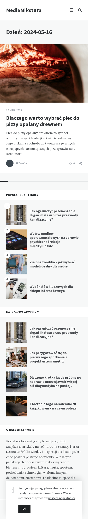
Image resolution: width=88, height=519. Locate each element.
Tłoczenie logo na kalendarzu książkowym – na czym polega (53, 406)
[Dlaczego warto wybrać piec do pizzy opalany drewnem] (6, 92)
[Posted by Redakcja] (10, 163)
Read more (14, 154)
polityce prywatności (61, 498)
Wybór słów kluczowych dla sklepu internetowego (51, 288)
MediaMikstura (24, 10)
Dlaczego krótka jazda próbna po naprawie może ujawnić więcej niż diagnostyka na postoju (55, 381)
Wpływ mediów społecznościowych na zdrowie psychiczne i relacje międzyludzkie (54, 239)
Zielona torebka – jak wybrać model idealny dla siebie (52, 264)
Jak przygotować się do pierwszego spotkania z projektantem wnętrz (48, 357)
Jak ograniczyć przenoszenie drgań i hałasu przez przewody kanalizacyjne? (54, 215)
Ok (24, 509)
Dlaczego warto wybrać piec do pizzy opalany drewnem (42, 121)
